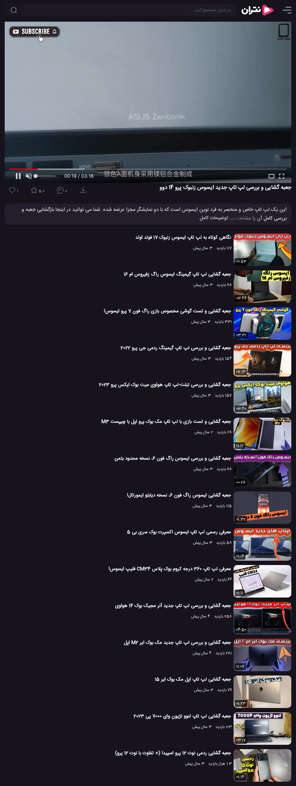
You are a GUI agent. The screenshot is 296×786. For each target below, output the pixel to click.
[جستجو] (14, 10)
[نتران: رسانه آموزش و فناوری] (257, 10)
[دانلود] (84, 192)
